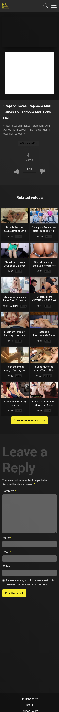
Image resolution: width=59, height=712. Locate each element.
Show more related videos (29, 420)
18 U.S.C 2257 (30, 699)
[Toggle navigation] (54, 6)
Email (6, 552)
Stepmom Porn (30, 143)
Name (6, 537)
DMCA (29, 705)
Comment (9, 491)
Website (7, 566)
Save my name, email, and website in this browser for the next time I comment (30, 582)
